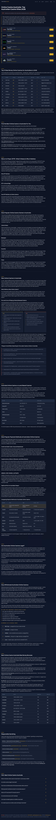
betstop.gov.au (22, 741)
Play (51, 29)
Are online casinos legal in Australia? (9, 782)
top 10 (36, 1)
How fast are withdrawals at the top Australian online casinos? (14, 785)
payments (47, 1)
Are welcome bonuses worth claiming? (9, 795)
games (43, 1)
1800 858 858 (32, 13)
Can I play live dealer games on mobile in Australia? (12, 799)
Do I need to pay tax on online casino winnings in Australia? (13, 802)
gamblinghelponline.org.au (16, 745)
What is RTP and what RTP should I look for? (10, 792)
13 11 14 (10, 752)
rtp (39, 1)
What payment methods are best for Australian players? (13, 789)
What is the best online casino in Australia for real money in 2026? (15, 778)
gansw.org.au (17, 758)
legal (51, 1)
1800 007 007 (17, 755)
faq (54, 1)
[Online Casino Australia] (5, 2)
